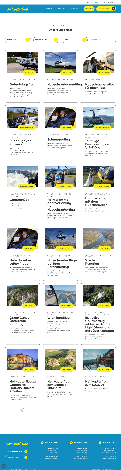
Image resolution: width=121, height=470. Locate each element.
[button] (4, 466)
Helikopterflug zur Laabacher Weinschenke (58, 426)
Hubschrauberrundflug (64, 84)
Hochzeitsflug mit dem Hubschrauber (96, 201)
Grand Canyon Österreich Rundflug (20, 321)
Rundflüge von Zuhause (21, 142)
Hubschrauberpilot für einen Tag (99, 86)
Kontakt (103, 2)
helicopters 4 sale (91, 2)
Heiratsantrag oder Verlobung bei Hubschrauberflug (61, 204)
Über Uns (49, 8)
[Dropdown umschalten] (27, 40)
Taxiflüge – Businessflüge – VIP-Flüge (97, 144)
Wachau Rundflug (92, 262)
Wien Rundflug (58, 318)
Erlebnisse (89, 9)
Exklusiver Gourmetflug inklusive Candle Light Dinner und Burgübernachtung (99, 324)
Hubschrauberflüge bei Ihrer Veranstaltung (62, 264)
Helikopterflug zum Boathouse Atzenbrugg (21, 426)
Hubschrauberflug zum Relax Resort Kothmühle (99, 426)
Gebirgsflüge (19, 200)
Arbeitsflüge (75, 8)
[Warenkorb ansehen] (112, 2)
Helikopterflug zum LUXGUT (96, 383)
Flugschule (62, 8)
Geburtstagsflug (22, 84)
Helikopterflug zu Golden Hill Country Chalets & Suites (23, 386)
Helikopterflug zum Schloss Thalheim (58, 385)
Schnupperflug (58, 139)
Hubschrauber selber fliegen (20, 262)
